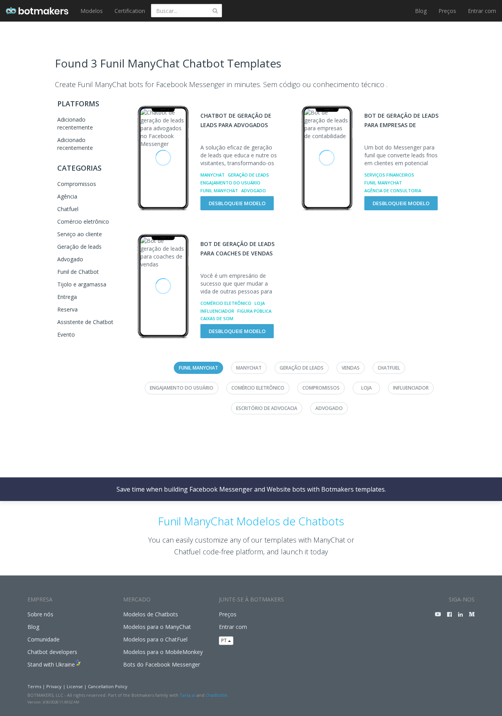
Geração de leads (79, 246)
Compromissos (76, 184)
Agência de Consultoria (392, 190)
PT (224, 640)
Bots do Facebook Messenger (161, 664)
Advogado (70, 259)
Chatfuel (67, 209)
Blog (421, 11)
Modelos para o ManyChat (157, 626)
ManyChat (212, 175)
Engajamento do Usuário (230, 183)
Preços (447, 11)
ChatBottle (216, 695)
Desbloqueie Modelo (237, 203)
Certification (130, 11)
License (75, 686)
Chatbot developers (52, 652)
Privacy (54, 686)
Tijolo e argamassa (81, 284)
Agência (67, 196)
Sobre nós (40, 614)
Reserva (67, 309)
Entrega (67, 297)
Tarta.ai (187, 695)
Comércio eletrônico (83, 221)
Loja (260, 303)
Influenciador (217, 311)
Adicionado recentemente (75, 123)
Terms (34, 686)
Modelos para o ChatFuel (155, 639)
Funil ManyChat (219, 190)
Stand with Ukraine (51, 664)
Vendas (351, 367)
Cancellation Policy (107, 686)
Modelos (91, 11)
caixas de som (216, 318)
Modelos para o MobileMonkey (163, 652)
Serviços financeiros (389, 175)
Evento (66, 334)
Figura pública (254, 311)
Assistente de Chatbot (85, 322)
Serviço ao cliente (79, 234)
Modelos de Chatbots (150, 614)
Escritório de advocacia (266, 408)
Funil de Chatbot (78, 271)
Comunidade (43, 639)
